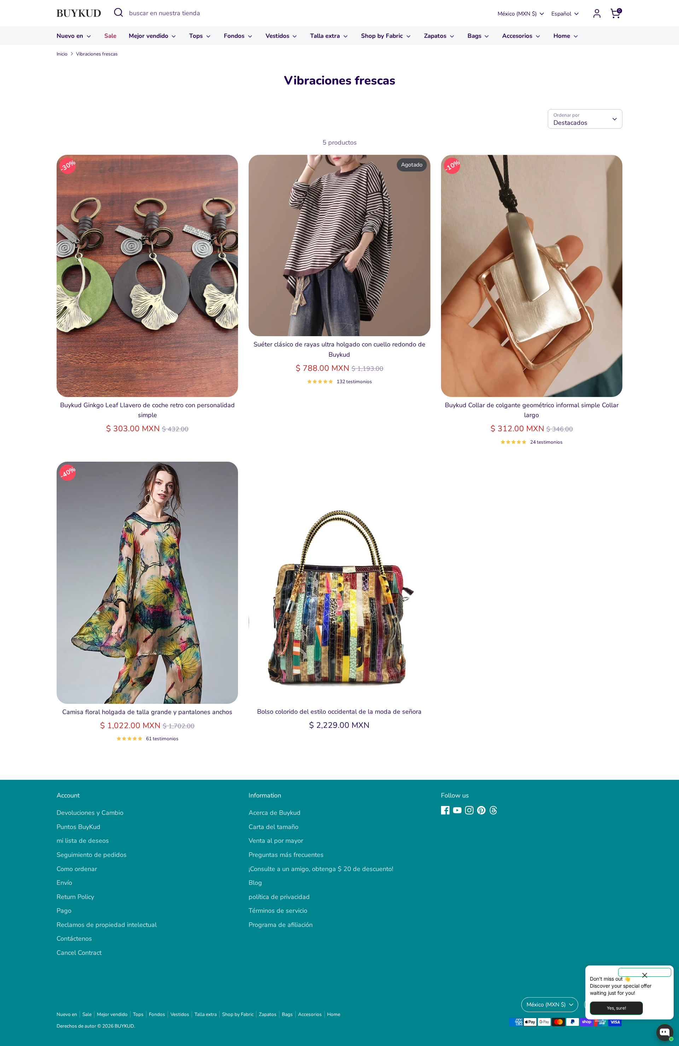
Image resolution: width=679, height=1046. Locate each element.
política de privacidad (279, 897)
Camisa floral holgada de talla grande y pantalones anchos (147, 712)
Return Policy (75, 897)
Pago (64, 910)
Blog (255, 882)
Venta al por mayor (276, 840)
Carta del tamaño (273, 827)
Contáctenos (74, 938)
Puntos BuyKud (78, 827)
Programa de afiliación (281, 925)
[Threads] (493, 810)
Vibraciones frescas (97, 54)
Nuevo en (71, 36)
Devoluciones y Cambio (90, 812)
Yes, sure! (616, 1008)
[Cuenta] (597, 13)
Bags (475, 36)
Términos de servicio (278, 910)
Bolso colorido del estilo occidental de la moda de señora (339, 711)
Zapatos (436, 36)
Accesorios (518, 36)
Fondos (235, 36)
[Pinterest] (481, 810)
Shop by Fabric (383, 36)
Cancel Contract (79, 952)
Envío (64, 882)
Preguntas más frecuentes (286, 855)
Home (562, 36)
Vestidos (278, 36)
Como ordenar (77, 869)
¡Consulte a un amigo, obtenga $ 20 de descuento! (321, 869)
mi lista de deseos (83, 840)
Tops (196, 36)
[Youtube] (457, 810)
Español (561, 14)
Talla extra (326, 36)
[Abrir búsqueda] (118, 12)
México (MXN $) (517, 14)
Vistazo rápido (147, 384)
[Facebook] (445, 810)
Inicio (62, 54)
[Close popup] (645, 972)
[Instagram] (469, 810)
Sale (110, 36)
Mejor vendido (149, 36)
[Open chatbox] (664, 1032)
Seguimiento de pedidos (92, 855)
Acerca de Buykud (275, 812)
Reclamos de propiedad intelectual (107, 925)
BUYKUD (124, 1026)
